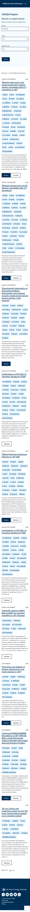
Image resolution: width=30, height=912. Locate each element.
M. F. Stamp (5, 334)
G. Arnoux (5, 131)
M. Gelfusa (5, 394)
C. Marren (19, 143)
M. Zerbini (5, 338)
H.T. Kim (24, 398)
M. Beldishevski (7, 111)
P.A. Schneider (21, 410)
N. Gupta (14, 135)
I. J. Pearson (6, 123)
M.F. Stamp (14, 768)
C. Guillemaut (15, 681)
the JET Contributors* (8, 252)
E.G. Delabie (21, 474)
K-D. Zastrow (21, 127)
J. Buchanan (23, 466)
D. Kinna (4, 825)
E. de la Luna (14, 390)
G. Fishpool (5, 127)
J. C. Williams (6, 103)
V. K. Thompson (19, 147)
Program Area (6, 46)
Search (4, 26)
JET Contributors (7, 151)
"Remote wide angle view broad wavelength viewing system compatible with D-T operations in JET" (14, 86)
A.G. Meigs (23, 764)
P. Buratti (20, 305)
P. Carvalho (13, 232)
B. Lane (13, 127)
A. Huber (23, 103)
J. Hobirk (21, 318)
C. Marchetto (14, 764)
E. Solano (24, 382)
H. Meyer (13, 386)
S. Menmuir (15, 406)
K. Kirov (4, 486)
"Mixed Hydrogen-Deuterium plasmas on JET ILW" (14, 455)
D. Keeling (21, 482)
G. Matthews (15, 689)
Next (10, 870)
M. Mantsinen (6, 406)
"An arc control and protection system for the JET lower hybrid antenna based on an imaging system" (15, 812)
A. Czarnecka (6, 756)
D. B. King (5, 462)
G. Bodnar (13, 131)
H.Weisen (22, 494)
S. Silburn (14, 490)
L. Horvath (5, 482)
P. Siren (18, 330)
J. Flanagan (5, 681)
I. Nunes (4, 330)
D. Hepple (15, 103)
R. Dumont (23, 314)
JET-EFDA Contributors (9, 772)
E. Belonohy (21, 386)
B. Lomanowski (21, 402)
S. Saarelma (6, 490)
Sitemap (4, 904)
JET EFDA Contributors (9, 837)
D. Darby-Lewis (6, 620)
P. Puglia (15, 240)
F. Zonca (25, 309)
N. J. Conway (6, 135)
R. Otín (4, 147)
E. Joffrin (13, 482)
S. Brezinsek (22, 628)
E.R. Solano (22, 490)
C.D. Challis (12, 474)
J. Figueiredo (17, 111)
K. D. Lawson (6, 624)
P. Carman (21, 131)
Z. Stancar (14, 334)
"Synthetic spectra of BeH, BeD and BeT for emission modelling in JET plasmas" (13, 613)
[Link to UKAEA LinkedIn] (11, 894)
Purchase (15, 175)
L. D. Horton (14, 119)
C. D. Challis (14, 314)
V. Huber (22, 135)
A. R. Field (5, 677)
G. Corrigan (15, 752)
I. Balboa (5, 95)
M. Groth (14, 748)
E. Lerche (5, 326)
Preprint (6, 175)
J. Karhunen (13, 236)
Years (3, 36)
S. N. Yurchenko (17, 624)
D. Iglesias (15, 107)
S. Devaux (20, 825)
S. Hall (12, 478)
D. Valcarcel (13, 494)
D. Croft (4, 99)
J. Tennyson (16, 620)
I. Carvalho (5, 390)
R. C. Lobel (23, 119)
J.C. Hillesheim (6, 382)
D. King (23, 322)
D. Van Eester (23, 334)
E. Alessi (12, 305)
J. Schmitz (5, 693)
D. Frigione (5, 318)
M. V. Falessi (6, 309)
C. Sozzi (25, 330)
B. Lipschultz (6, 689)
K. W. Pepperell (16, 123)
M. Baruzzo (5, 314)
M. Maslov (21, 326)
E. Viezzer (13, 462)
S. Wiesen (23, 768)
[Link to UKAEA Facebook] (7, 894)
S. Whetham (6, 107)
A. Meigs (23, 689)
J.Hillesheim (20, 478)
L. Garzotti (14, 318)
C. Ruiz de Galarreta (8, 143)
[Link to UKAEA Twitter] (3, 894)
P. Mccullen (15, 833)
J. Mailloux (15, 821)
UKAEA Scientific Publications (12, 4)
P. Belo (21, 748)
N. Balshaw (5, 119)
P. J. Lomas (13, 326)
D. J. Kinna (23, 107)
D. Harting (15, 760)
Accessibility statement (7, 902)
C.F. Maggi (5, 386)
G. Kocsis (5, 139)
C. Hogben (24, 833)
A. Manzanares (14, 139)
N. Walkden (21, 693)
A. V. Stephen (6, 833)
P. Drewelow (21, 677)
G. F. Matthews (20, 95)
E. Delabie (16, 382)
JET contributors (7, 697)
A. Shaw (13, 628)
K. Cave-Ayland (16, 470)
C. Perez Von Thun (7, 115)
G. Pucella (5, 305)
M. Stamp (11, 99)
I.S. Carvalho (6, 470)
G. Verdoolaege (14, 414)
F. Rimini (11, 330)
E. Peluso (5, 410)
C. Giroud (13, 394)
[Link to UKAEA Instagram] (19, 894)
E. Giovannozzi (16, 309)
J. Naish (10, 147)
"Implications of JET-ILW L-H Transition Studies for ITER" (14, 375)
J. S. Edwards (14, 829)
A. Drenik (23, 390)
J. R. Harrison (6, 685)
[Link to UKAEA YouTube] (15, 894)
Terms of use (5, 900)
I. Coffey (4, 474)
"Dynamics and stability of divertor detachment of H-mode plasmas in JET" (13, 669)
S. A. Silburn (20, 99)
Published (16, 278)
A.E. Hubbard (6, 398)
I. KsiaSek (23, 760)
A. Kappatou (6, 322)
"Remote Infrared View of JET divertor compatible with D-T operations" (15, 188)
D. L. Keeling (15, 322)
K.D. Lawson (6, 748)
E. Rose (12, 95)
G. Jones (18, 115)
